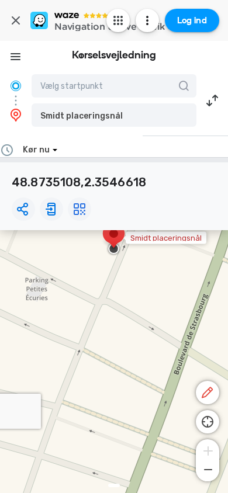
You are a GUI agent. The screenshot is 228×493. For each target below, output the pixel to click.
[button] (114, 115)
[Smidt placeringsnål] (113, 239)
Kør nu (36, 150)
